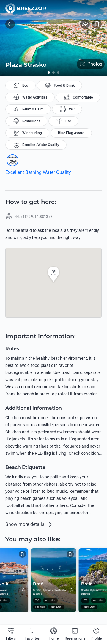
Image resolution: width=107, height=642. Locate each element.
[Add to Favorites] (97, 24)
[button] (53, 274)
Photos (94, 64)
